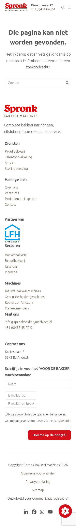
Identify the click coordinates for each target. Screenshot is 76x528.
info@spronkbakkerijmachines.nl (28, 322)
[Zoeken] (62, 7)
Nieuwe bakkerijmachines (23, 291)
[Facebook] (34, 511)
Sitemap (38, 490)
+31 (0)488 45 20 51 (19, 327)
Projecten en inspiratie (21, 199)
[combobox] (34, 83)
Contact (10, 204)
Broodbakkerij (15, 260)
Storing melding (16, 168)
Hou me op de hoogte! (49, 435)
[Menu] (69, 7)
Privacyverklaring (38, 481)
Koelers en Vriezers (19, 302)
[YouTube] (50, 511)
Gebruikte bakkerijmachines (25, 297)
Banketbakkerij (16, 255)
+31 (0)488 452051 (43, 9)
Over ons (11, 187)
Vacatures (12, 193)
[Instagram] (42, 511)
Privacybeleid (60, 420)
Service (10, 163)
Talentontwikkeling (18, 157)
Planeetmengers (17, 308)
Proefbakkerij (15, 151)
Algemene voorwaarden (38, 473)
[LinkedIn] (26, 511)
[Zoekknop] (67, 83)
